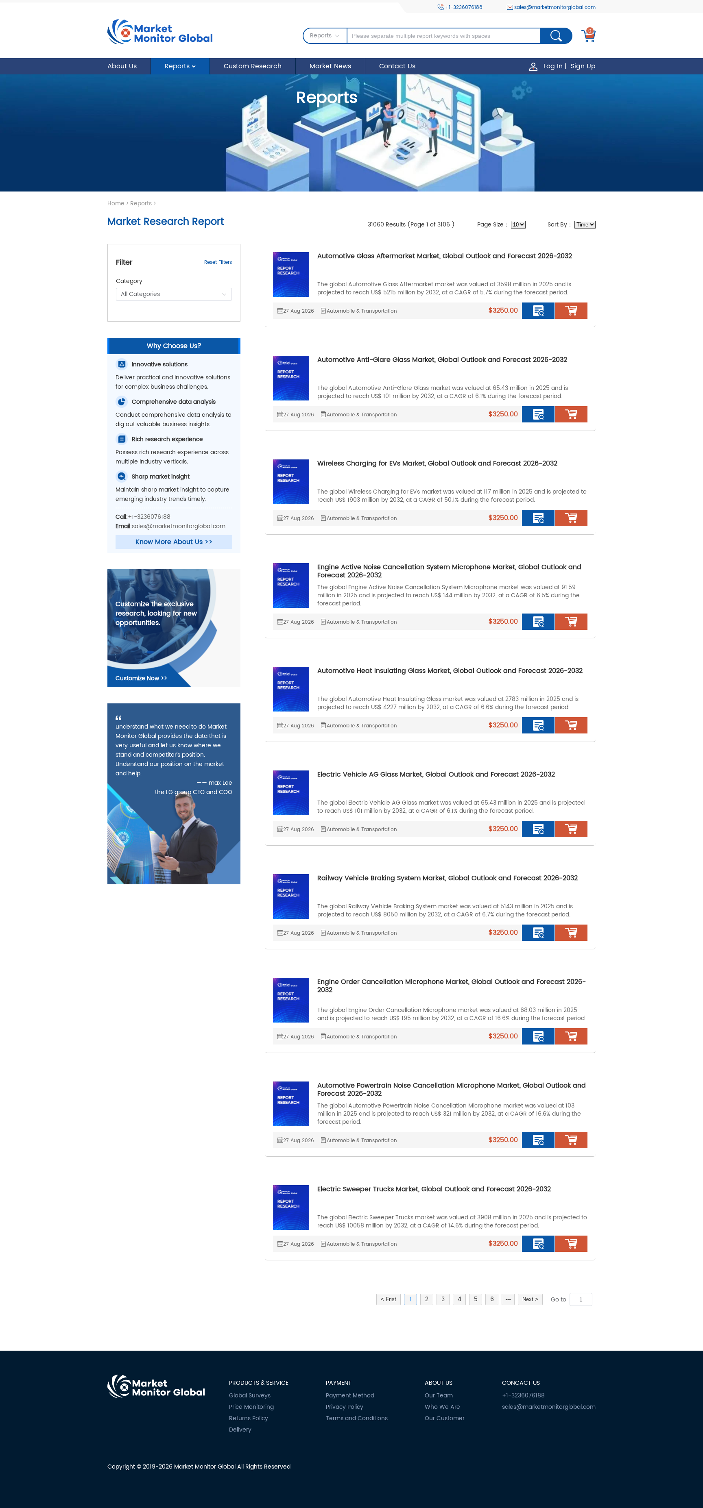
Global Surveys (250, 1395)
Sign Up (583, 66)
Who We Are (442, 1407)
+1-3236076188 (463, 7)
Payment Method (350, 1395)
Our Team (439, 1395)
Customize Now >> (141, 678)
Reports (177, 66)
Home (115, 203)
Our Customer (445, 1418)
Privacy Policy (344, 1407)
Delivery (240, 1430)
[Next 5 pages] (508, 1299)
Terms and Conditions (357, 1418)
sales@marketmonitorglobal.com (555, 7)
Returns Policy (248, 1418)
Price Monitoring (251, 1407)
